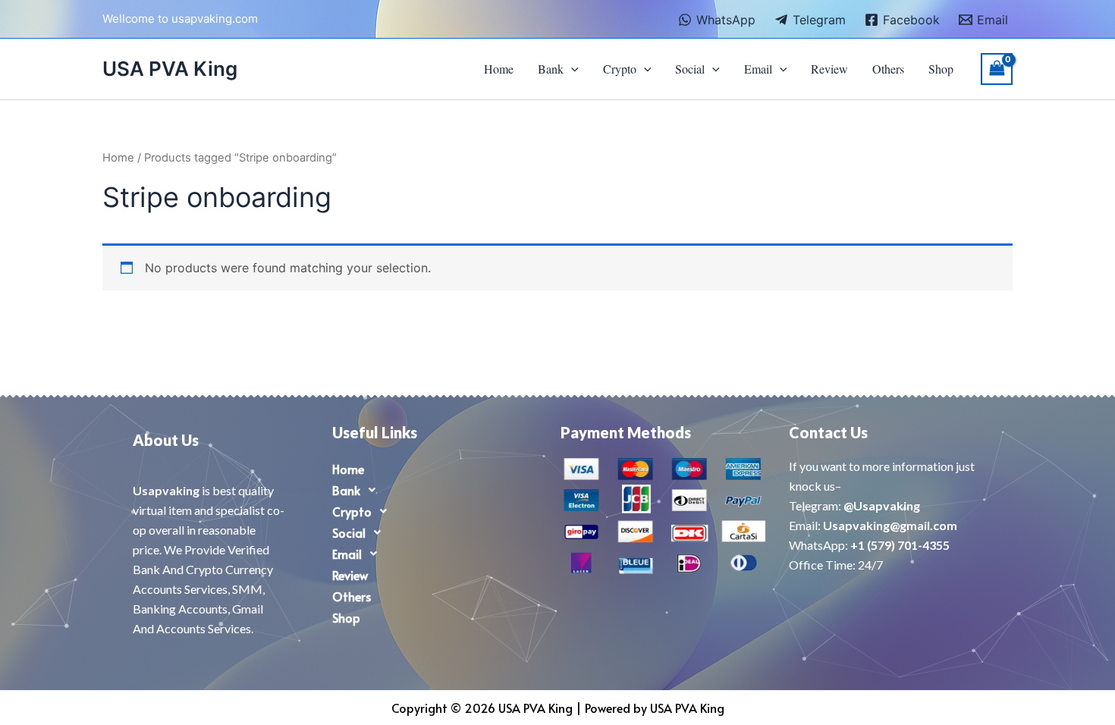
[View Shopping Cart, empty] (997, 68)
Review (829, 69)
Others (888, 69)
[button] (435, 490)
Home (499, 69)
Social (690, 69)
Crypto (619, 69)
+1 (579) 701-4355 (900, 545)
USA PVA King (169, 68)
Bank (551, 69)
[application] (571, 69)
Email (758, 69)
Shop (940, 69)
